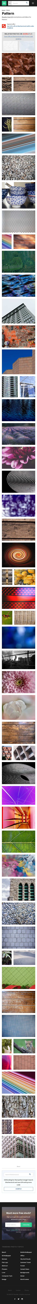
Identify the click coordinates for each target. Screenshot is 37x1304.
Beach (4, 1252)
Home (3, 10)
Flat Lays (5, 1262)
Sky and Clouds (25, 1259)
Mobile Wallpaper (26, 1252)
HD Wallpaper (6, 1256)
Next (18, 1166)
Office (22, 1256)
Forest (22, 1266)
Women (4, 1259)
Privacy (27, 1290)
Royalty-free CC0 (7, 17)
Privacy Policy (14, 1230)
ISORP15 (18, 1189)
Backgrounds (24, 1272)
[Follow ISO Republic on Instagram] (22, 1299)
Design (4, 1279)
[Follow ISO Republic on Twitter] (18, 1299)
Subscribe (26, 1225)
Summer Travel (25, 1262)
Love (3, 1272)
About (10, 1290)
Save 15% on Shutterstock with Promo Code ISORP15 (18, 38)
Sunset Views (24, 1269)
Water (22, 1276)
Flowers (4, 1269)
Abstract (5, 1266)
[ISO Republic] (4, 3)
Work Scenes (24, 1279)
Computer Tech (7, 1276)
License (18, 1290)
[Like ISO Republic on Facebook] (15, 1299)
